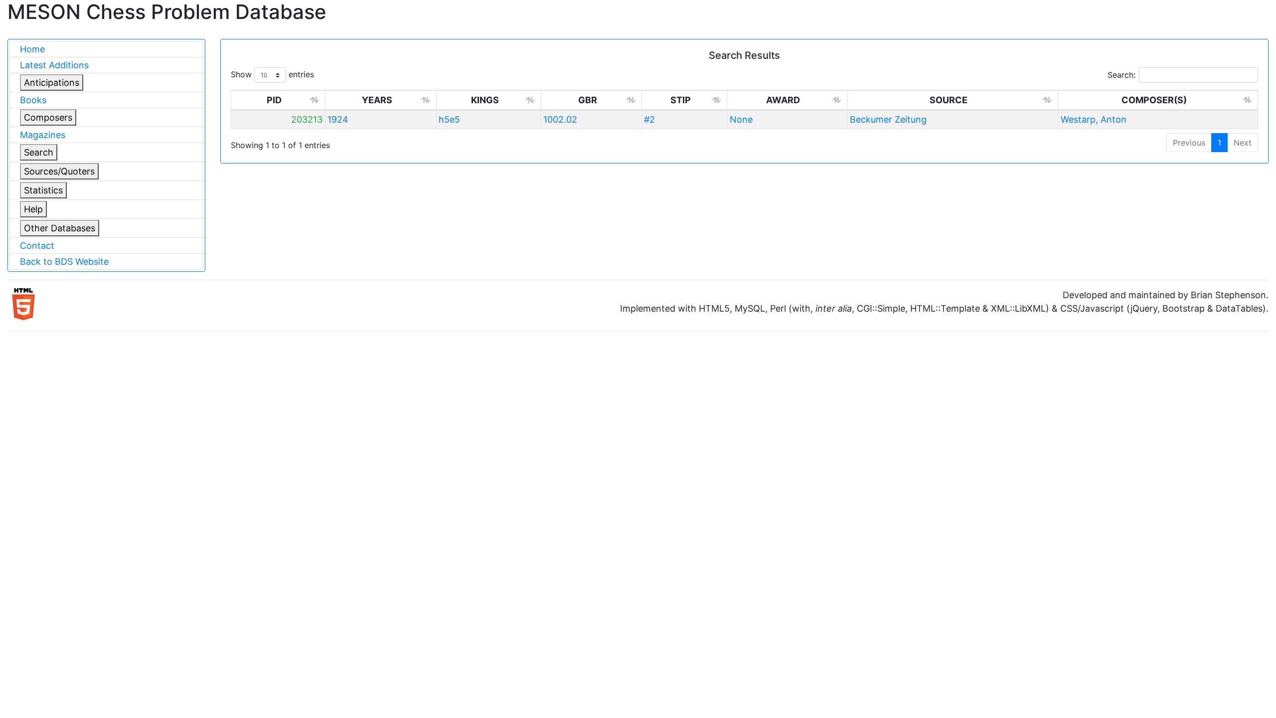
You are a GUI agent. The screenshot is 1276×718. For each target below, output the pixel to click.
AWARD (783, 100)
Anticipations (51, 82)
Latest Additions (54, 65)
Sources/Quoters (59, 171)
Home (32, 49)
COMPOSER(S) (1154, 100)
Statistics (43, 190)
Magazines (42, 135)
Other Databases (59, 228)
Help (33, 209)
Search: (1121, 75)
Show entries (272, 74)
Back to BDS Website (64, 261)
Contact (37, 245)
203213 (306, 119)
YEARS (377, 100)
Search (38, 152)
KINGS (485, 100)
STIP (680, 100)
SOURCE (948, 100)
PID (274, 100)
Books (33, 100)
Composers (48, 117)
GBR (587, 100)
